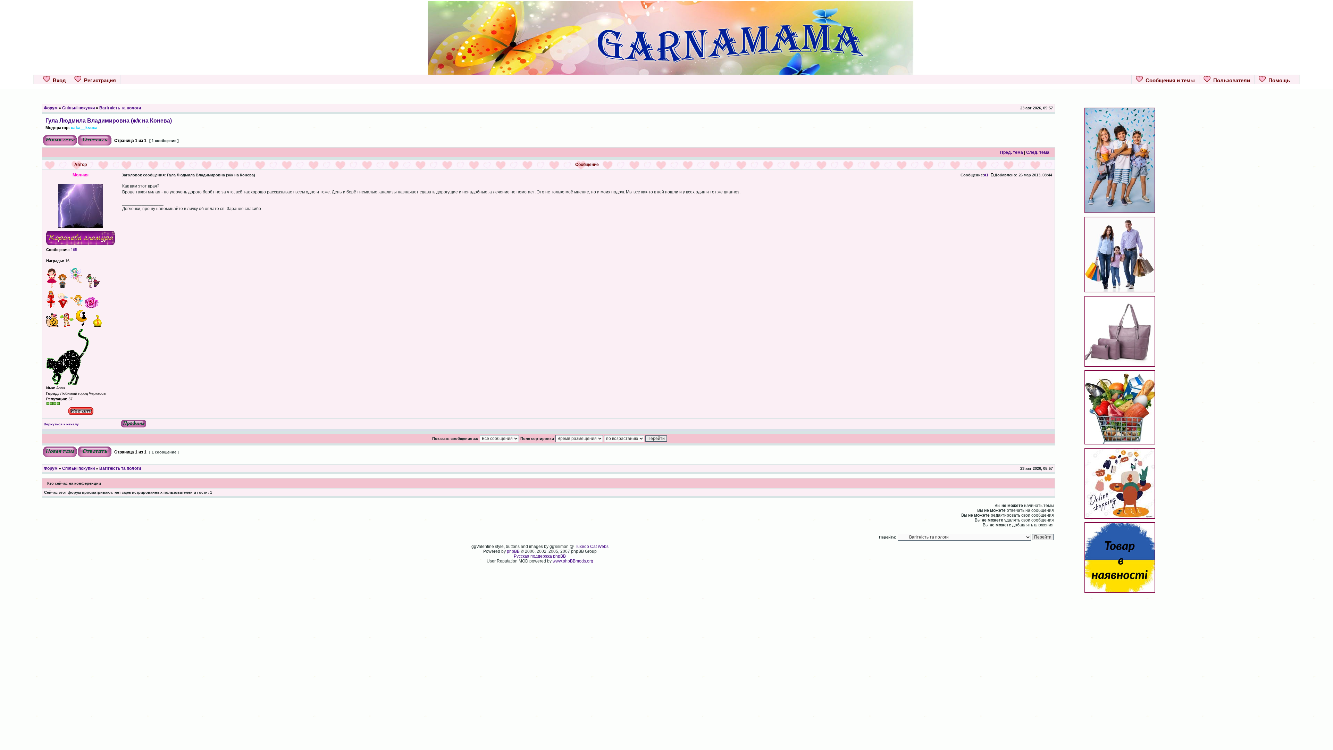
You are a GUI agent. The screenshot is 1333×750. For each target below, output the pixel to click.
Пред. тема (1011, 152)
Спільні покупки (78, 108)
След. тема (1037, 152)
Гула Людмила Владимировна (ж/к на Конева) (108, 120)
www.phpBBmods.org (573, 561)
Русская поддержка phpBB (540, 556)
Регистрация (98, 80)
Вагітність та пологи (120, 108)
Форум (51, 108)
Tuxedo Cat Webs (592, 546)
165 (73, 250)
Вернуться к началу (61, 424)
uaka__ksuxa (84, 127)
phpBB (513, 551)
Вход (58, 80)
